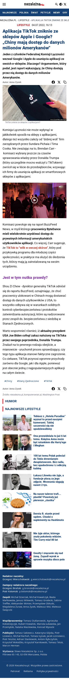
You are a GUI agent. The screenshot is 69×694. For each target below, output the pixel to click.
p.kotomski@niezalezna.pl (33, 591)
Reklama (28, 671)
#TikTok (48, 381)
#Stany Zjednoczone (28, 381)
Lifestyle (23, 20)
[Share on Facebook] (53, 82)
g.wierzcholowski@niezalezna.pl (48, 579)
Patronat (15, 671)
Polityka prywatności (47, 671)
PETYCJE (46, 12)
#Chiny (8, 381)
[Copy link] (64, 82)
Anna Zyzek (15, 82)
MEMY (56, 12)
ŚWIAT (34, 12)
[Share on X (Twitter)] (59, 82)
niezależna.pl (8, 20)
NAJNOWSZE (10, 12)
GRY (65, 12)
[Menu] (4, 4)
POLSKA (23, 12)
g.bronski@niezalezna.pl (35, 588)
